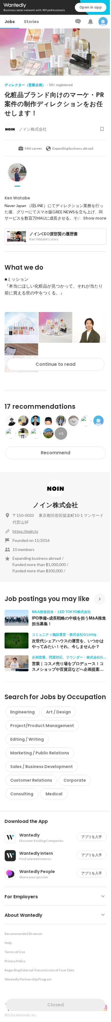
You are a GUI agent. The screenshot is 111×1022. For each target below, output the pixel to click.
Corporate (74, 780)
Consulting (21, 794)
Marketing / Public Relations (39, 753)
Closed (55, 1005)
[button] (58, 821)
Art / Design (58, 712)
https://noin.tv (25, 531)
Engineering (22, 712)
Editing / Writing (27, 739)
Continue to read (55, 364)
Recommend (55, 452)
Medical (54, 794)
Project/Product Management (42, 725)
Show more (94, 218)
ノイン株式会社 (55, 505)
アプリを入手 (91, 836)
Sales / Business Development (41, 766)
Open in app (90, 7)
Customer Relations (31, 780)
